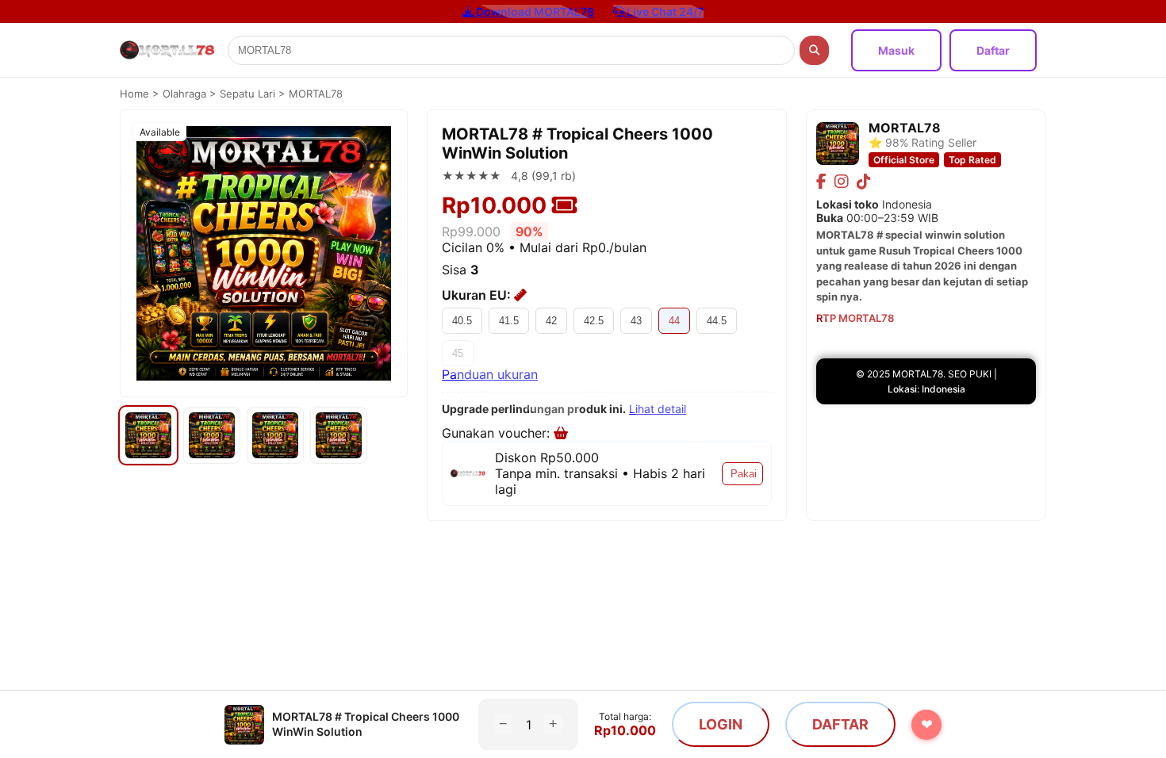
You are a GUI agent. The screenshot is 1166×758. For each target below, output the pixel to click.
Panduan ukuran (490, 374)
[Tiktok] (864, 182)
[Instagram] (841, 182)
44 (674, 321)
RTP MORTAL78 (855, 318)
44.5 (717, 321)
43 (636, 321)
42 (551, 321)
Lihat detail (657, 408)
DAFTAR (840, 724)
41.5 (509, 321)
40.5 (462, 321)
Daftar (993, 50)
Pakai (744, 474)
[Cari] (814, 50)
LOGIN (720, 724)
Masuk (896, 50)
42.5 (594, 321)
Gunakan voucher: (498, 433)
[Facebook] (821, 182)
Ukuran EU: (478, 295)
